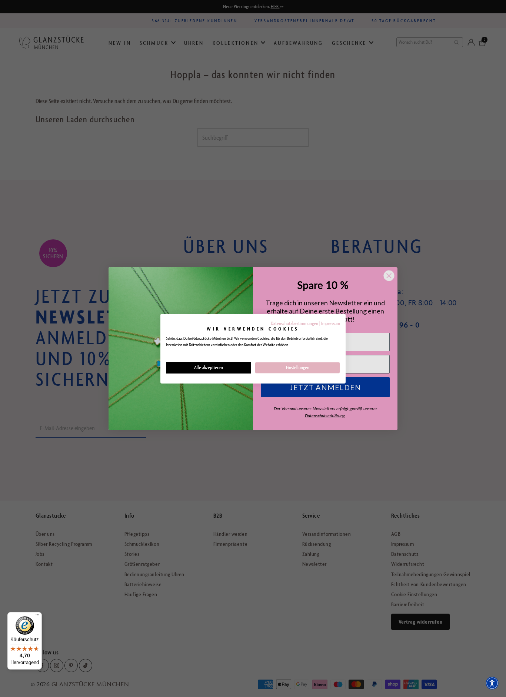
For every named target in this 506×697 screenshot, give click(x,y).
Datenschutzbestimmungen (294, 323)
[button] (492, 683)
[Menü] (37, 616)
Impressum (330, 323)
